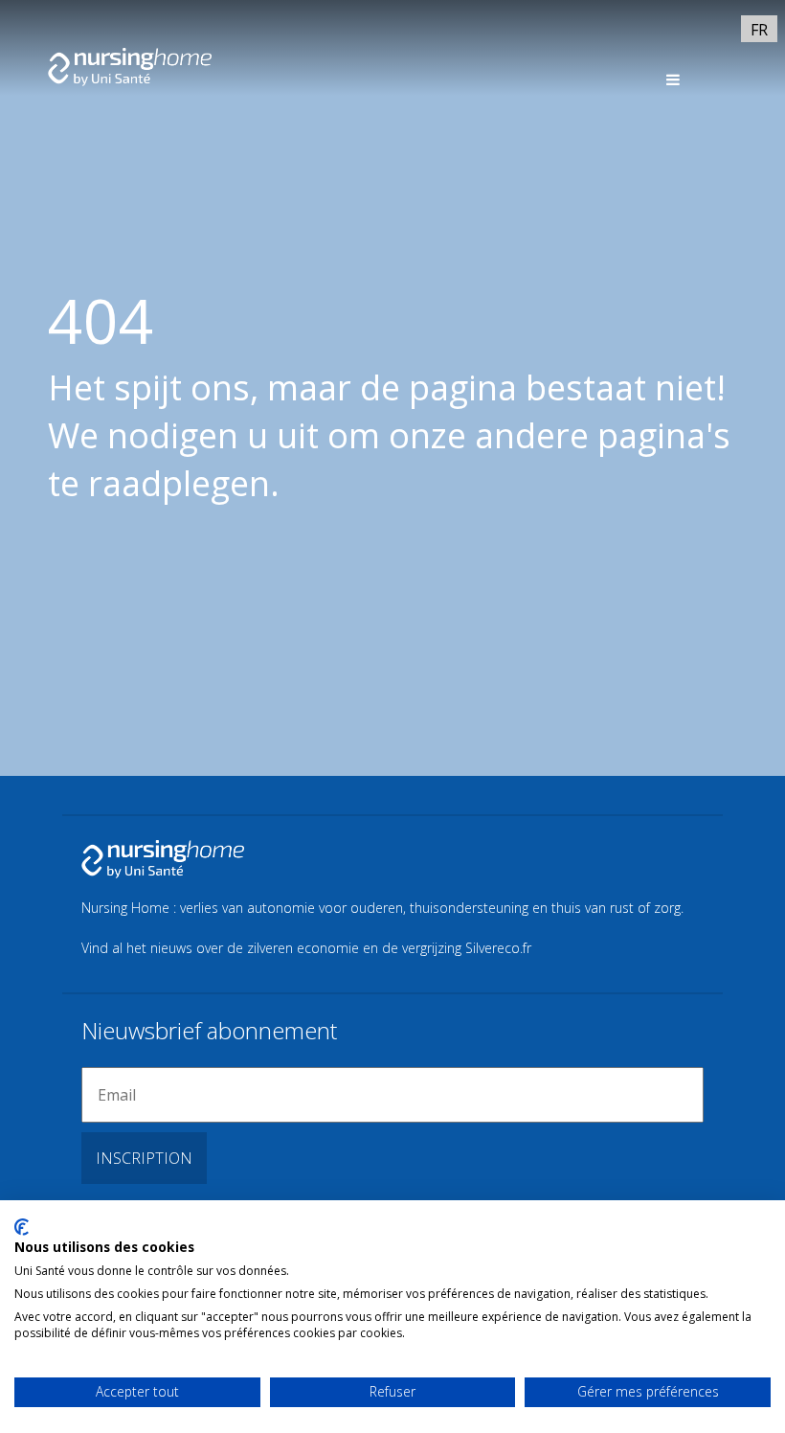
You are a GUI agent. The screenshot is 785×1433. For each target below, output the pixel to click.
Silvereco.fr (498, 948)
